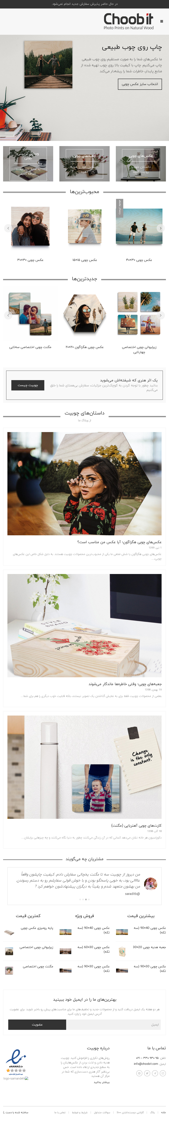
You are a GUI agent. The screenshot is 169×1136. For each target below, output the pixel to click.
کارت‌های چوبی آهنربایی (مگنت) (136, 825)
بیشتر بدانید (102, 1076)
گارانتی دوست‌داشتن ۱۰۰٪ (130, 1106)
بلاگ (152, 1106)
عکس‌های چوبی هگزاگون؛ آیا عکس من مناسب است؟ (119, 542)
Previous (8, 228)
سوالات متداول (102, 1106)
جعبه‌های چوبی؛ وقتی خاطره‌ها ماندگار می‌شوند (125, 684)
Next (161, 228)
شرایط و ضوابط (80, 1106)
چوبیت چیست (28, 385)
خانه (163, 1106)
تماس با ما (60, 1106)
